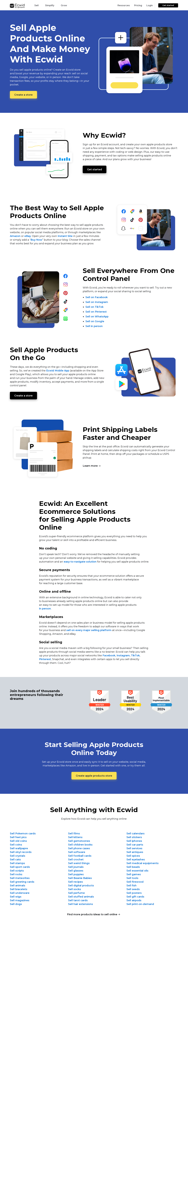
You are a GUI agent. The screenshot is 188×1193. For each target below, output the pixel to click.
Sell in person (94, 326)
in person (45, 608)
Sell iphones (134, 840)
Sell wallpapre (19, 848)
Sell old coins (18, 840)
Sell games (133, 874)
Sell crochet (76, 859)
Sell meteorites (20, 878)
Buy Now (36, 239)
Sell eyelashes (135, 859)
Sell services (134, 848)
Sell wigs (15, 896)
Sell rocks (16, 874)
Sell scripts (17, 870)
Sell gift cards (135, 896)
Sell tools (132, 878)
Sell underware (19, 892)
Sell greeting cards (22, 881)
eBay (27, 236)
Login (149, 5)
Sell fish (131, 885)
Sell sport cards (20, 866)
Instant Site (65, 236)
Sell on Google (94, 321)
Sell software (76, 852)
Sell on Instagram (96, 302)
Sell (36, 5)
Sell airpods (133, 900)
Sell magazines (19, 900)
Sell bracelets (18, 889)
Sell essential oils (137, 870)
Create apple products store (94, 775)
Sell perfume (76, 892)
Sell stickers (134, 837)
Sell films (74, 833)
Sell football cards (79, 855)
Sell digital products (81, 885)
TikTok (135, 655)
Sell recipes (75, 881)
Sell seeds (133, 889)
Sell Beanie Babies (80, 878)
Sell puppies (76, 874)
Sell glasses (75, 870)
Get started (168, 5)
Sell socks (74, 889)
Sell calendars (135, 833)
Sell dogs (16, 904)
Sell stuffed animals (81, 896)
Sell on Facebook (96, 297)
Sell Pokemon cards (23, 833)
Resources (124, 5)
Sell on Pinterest (96, 311)
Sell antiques (134, 852)
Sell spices (133, 855)
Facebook (109, 655)
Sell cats (15, 859)
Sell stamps (17, 863)
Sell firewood (135, 881)
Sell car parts (134, 844)
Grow (64, 5)
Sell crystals (17, 855)
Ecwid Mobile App (57, 370)
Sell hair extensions (80, 904)
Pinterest (45, 659)
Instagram (123, 655)
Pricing (138, 5)
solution (80, 561)
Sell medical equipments (142, 863)
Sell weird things (79, 863)
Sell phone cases (79, 848)
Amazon (15, 236)
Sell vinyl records (21, 852)
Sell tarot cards (78, 900)
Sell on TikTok (94, 306)
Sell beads (133, 866)
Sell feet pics (18, 837)
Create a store (23, 94)
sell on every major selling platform (88, 630)
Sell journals (76, 866)
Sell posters (134, 892)
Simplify (49, 5)
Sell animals (17, 885)
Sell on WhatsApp (96, 316)
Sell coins (16, 844)
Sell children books (80, 844)
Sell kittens (75, 837)
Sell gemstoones (79, 840)
